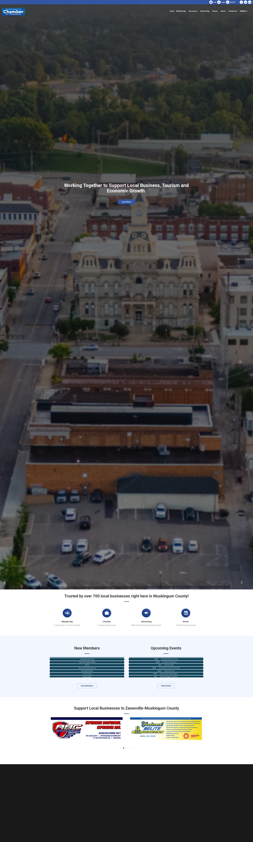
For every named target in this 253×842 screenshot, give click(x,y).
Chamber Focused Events (186, 625)
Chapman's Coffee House (87, 670)
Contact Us (232, 11)
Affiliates (243, 11)
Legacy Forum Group (169, 664)
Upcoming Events (126, 206)
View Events (166, 686)
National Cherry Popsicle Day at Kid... (169, 670)
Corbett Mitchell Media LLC (87, 658)
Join (214, 2)
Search (232, 2)
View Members (87, 686)
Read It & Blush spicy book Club (169, 675)
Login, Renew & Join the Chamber (67, 625)
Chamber (107, 621)
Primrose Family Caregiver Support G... (169, 661)
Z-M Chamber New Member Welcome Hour (169, 658)
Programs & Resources (107, 625)
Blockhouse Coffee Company (87, 673)
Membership (181, 11)
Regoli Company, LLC (87, 667)
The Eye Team (87, 661)
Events (214, 11)
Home (172, 11)
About (223, 11)
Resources (193, 11)
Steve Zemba (87, 676)
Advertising (204, 11)
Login (223, 2)
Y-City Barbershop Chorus (87, 664)
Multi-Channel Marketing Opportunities (146, 625)
